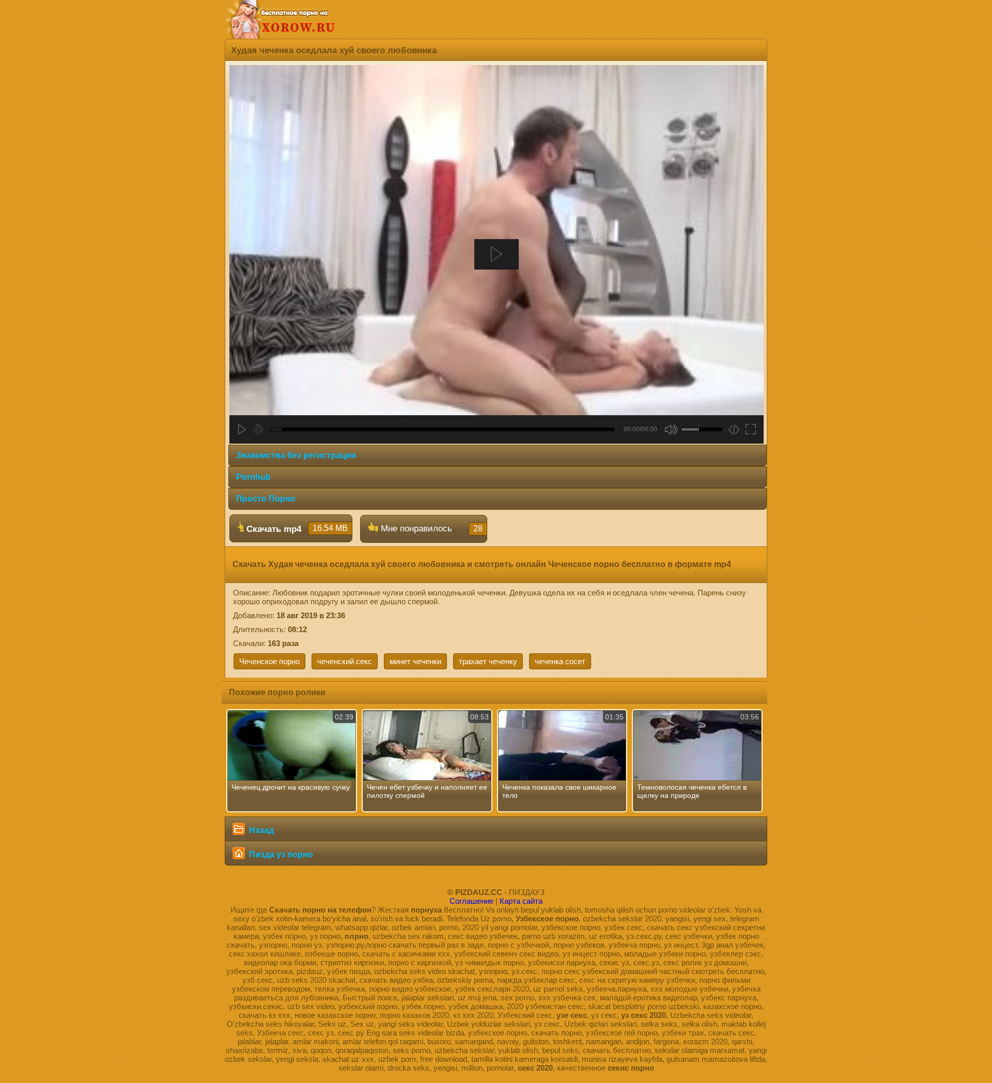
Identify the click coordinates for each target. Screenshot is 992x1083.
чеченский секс (344, 661)
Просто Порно (266, 498)
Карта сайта (521, 901)
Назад (260, 830)
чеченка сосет (560, 661)
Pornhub (253, 477)
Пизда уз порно (280, 854)
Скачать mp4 (296, 529)
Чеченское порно (269, 661)
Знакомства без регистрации (296, 455)
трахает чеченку (488, 661)
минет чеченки (415, 661)
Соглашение (471, 901)
